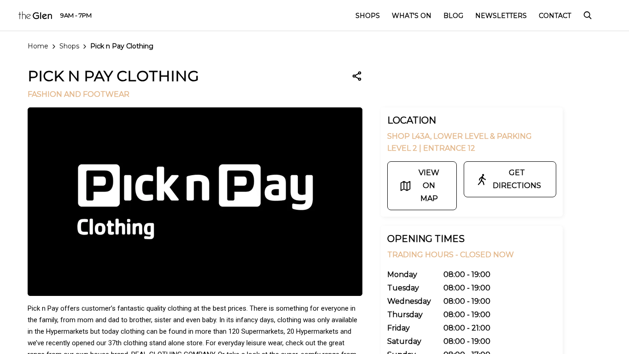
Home (38, 46)
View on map (429, 185)
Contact (555, 16)
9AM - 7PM (76, 15)
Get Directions (517, 179)
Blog (453, 16)
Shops (69, 46)
